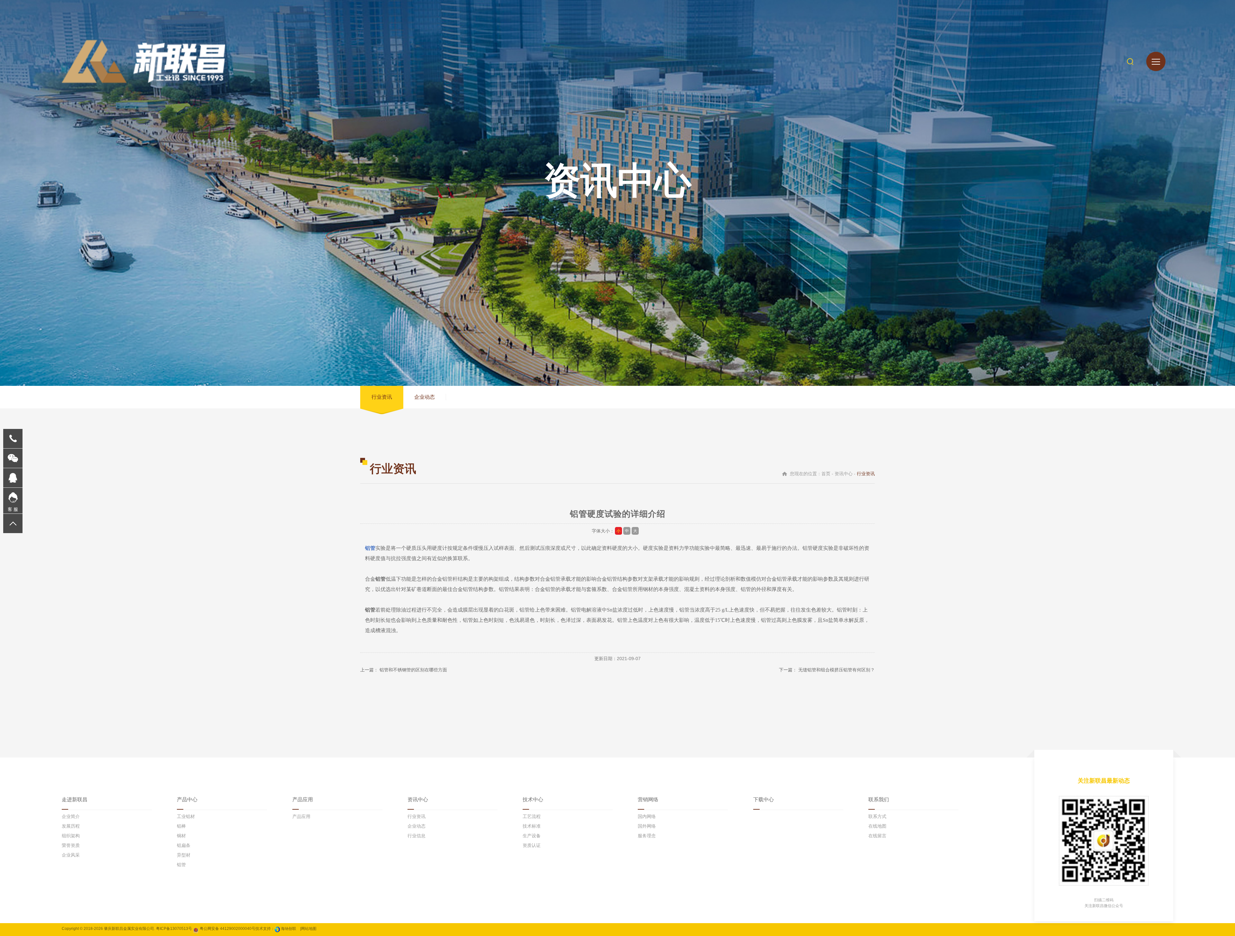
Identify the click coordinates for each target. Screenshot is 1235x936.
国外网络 (647, 826)
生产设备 (532, 835)
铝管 (370, 548)
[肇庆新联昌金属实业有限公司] (143, 61)
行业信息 (416, 835)
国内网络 (647, 816)
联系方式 (877, 816)
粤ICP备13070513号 (174, 928)
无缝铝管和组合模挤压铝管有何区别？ (836, 669)
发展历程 (71, 826)
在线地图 (877, 826)
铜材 (181, 835)
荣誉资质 (71, 845)
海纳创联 (288, 928)
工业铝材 (186, 816)
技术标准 (532, 826)
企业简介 (71, 816)
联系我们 (878, 799)
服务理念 (647, 835)
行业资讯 (381, 397)
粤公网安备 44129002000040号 (227, 928)
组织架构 (71, 835)
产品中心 (187, 799)
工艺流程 (532, 816)
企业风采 (71, 855)
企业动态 (424, 397)
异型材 (183, 855)
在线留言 (877, 835)
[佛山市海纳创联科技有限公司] (277, 928)
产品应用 (302, 799)
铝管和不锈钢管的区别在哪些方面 (413, 669)
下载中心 (763, 799)
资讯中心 (417, 799)
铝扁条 (183, 845)
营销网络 (648, 799)
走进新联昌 (74, 799)
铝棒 (181, 826)
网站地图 (308, 928)
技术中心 (533, 799)
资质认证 (532, 845)
